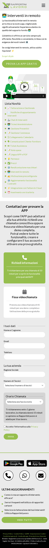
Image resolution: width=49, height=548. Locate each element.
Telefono (8, 352)
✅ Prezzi (12, 163)
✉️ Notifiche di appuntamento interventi (21, 114)
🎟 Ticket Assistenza (17, 145)
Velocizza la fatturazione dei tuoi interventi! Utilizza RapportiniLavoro (24, 511)
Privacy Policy (8, 534)
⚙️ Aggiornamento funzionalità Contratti (22, 182)
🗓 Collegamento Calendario (20, 137)
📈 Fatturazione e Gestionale (21, 108)
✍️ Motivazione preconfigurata (22, 176)
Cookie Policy (19, 534)
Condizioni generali (10, 536)
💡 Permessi (13, 158)
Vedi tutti (24, 520)
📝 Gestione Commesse (18, 133)
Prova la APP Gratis (21, 63)
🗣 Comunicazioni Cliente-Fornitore (24, 141)
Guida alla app (23, 536)
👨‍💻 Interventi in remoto (18, 171)
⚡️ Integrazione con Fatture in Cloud (24, 188)
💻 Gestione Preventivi (18, 128)
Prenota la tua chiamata (37, 536)
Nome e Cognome (12, 330)
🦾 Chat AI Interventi (17, 120)
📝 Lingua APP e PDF (17, 154)
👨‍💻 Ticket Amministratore (19, 124)
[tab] (24, 267)
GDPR (27, 534)
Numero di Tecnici (12, 381)
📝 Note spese (14, 150)
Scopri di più (7, 56)
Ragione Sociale (11, 370)
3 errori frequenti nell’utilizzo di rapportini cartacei (23, 504)
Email (6, 341)
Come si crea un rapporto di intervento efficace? (22, 496)
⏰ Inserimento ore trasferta (20, 192)
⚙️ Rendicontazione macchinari (22, 167)
